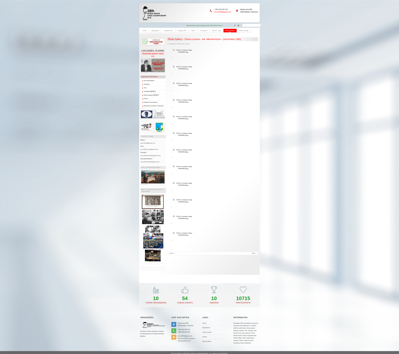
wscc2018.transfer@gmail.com (150, 155)
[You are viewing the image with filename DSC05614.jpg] (183, 157)
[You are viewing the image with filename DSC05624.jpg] (183, 223)
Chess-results (206, 332)
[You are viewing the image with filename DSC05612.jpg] (183, 124)
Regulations (206, 327)
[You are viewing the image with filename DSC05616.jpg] (183, 190)
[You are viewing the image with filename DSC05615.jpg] (183, 173)
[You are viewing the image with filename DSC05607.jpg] (183, 57)
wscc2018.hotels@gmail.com (149, 162)
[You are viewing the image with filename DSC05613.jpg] (183, 140)
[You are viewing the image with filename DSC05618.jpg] (183, 207)
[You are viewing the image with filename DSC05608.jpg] (183, 74)
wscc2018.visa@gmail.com (149, 149)
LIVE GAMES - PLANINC (152, 50)
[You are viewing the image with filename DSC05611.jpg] (183, 107)
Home (204, 323)
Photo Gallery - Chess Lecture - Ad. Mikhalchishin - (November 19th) (204, 39)
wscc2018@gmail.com (222, 12)
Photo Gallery (206, 341)
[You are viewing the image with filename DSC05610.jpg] (183, 90)
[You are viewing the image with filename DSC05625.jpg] (183, 240)
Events (204, 337)
